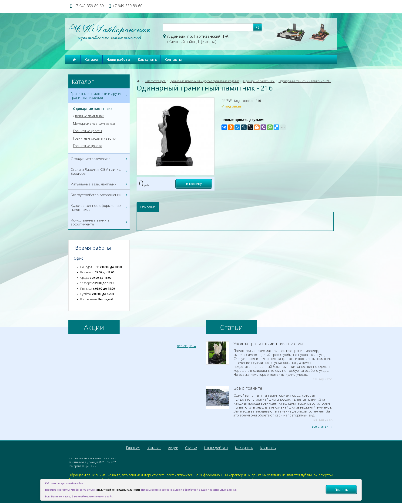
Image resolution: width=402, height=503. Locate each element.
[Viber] (263, 127)
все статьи (320, 426)
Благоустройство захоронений (96, 194)
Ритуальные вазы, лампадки (94, 184)
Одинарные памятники (259, 81)
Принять (341, 489)
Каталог (92, 59)
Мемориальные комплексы (94, 123)
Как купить (147, 59)
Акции (173, 447)
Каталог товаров (155, 81)
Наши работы (118, 59)
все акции (184, 346)
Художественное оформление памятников (96, 207)
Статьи (191, 447)
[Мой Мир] (237, 127)
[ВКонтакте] (224, 127)
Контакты (173, 59)
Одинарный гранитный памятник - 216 (304, 81)
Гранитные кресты (87, 131)
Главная (133, 447)
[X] (250, 127)
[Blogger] (257, 127)
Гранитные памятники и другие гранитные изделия (204, 81)
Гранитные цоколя (87, 146)
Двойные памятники (88, 116)
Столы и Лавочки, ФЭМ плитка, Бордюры (96, 171)
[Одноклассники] (231, 127)
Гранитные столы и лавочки (95, 138)
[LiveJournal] (244, 127)
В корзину (194, 183)
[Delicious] (276, 127)
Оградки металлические (91, 158)
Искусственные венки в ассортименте (90, 222)
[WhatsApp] (270, 127)
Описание (148, 207)
